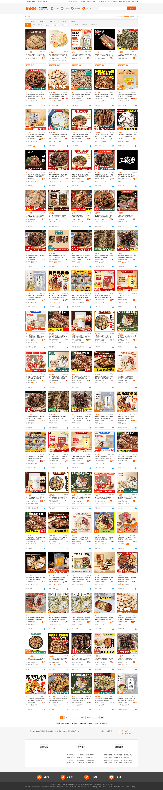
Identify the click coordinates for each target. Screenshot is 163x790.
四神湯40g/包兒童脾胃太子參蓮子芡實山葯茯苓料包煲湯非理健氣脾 (127, 377)
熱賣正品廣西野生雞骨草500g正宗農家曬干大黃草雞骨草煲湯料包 (127, 256)
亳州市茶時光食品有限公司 (100, 58)
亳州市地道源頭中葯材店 (54, 138)
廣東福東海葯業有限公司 (54, 58)
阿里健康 (127, 787)
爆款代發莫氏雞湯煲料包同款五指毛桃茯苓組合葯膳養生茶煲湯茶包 (104, 578)
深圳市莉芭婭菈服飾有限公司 (121, 755)
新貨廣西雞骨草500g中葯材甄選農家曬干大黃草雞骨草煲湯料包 (35, 256)
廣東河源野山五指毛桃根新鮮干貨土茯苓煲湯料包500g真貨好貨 (104, 256)
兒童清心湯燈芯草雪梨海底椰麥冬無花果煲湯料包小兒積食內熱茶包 (58, 618)
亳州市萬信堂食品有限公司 (100, 219)
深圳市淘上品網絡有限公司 (121, 760)
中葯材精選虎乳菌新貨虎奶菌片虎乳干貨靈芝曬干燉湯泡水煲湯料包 (58, 135)
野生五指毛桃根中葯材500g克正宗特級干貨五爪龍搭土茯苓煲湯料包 (104, 135)
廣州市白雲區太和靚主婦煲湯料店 (85, 757)
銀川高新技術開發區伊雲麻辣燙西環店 (133, 755)
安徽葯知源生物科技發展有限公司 (123, 98)
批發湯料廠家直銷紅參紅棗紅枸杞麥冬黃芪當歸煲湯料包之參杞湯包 (104, 618)
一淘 (70, 787)
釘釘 (123, 787)
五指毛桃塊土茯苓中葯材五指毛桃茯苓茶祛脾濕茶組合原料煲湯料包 (104, 659)
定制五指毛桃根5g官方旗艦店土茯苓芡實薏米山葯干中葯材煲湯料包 (104, 95)
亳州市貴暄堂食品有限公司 (123, 299)
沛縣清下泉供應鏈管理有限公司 (54, 340)
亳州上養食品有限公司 (123, 340)
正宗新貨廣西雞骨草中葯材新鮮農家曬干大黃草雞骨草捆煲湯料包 (58, 175)
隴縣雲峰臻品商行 (99, 340)
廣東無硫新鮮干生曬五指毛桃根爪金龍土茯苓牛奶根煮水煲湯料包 (58, 336)
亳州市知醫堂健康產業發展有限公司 (100, 581)
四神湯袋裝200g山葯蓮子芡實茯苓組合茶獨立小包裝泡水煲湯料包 (81, 336)
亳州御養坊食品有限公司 (77, 581)
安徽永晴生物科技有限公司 (77, 58)
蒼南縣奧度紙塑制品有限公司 (111, 760)
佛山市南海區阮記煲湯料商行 (84, 755)
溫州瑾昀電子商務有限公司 (31, 622)
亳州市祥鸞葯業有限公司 (123, 58)
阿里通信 (104, 787)
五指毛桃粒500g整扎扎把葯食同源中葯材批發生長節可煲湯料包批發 (127, 618)
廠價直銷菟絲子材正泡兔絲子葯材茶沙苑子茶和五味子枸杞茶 (104, 55)
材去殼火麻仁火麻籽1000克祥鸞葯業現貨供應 (127, 55)
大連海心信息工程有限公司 (130, 757)
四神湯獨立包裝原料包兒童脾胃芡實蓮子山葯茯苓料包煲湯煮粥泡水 (58, 377)
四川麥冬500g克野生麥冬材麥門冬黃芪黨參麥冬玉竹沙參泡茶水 (35, 55)
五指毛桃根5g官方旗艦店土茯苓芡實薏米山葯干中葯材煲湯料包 (58, 659)
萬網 (108, 787)
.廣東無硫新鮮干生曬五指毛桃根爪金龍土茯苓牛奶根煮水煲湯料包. (81, 377)
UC (112, 787)
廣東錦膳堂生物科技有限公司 (31, 299)
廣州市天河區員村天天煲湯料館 (94, 755)
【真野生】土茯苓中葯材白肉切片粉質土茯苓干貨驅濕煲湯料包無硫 (35, 216)
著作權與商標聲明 (72, 784)
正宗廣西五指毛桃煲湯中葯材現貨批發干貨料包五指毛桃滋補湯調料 (35, 659)
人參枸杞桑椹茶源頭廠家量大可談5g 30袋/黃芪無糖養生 (81, 55)
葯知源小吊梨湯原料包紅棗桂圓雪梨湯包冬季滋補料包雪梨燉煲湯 (127, 95)
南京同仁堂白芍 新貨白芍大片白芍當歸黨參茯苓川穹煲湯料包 (127, 296)
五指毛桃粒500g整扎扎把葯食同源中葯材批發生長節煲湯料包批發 (58, 95)
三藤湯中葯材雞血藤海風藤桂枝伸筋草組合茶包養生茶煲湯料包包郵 (35, 175)
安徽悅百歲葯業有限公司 (100, 98)
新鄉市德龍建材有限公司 (130, 763)
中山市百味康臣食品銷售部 (100, 541)
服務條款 (85, 784)
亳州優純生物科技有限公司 (123, 179)
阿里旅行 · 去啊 (76, 787)
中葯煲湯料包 (108, 731)
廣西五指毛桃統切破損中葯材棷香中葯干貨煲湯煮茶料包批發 (81, 95)
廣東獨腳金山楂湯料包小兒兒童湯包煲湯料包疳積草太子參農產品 (35, 296)
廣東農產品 (52, 60)
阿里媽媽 (83, 787)
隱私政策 (91, 784)
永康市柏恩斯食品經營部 (31, 259)
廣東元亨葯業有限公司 (31, 58)
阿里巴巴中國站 (45, 787)
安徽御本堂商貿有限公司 (54, 380)
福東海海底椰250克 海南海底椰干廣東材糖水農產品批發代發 (58, 55)
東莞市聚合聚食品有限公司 (100, 179)
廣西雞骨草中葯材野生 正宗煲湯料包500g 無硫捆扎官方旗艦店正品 (81, 659)
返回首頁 (96, 723)
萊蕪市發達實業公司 (109, 757)
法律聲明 (80, 784)
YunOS (99, 787)
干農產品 (63, 60)
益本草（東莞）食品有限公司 (100, 138)
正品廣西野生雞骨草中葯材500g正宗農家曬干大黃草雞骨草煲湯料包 (127, 659)
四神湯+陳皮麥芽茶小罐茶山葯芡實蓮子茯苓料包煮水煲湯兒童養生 (35, 377)
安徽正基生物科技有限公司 (31, 138)
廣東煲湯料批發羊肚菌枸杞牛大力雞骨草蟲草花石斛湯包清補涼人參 (127, 538)
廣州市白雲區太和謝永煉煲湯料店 (94, 757)
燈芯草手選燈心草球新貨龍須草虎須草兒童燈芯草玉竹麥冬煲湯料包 (104, 699)
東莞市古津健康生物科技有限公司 (77, 259)
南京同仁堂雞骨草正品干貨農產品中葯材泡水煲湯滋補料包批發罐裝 (58, 216)
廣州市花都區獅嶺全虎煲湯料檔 (74, 757)
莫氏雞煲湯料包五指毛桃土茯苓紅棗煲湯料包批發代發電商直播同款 (58, 296)
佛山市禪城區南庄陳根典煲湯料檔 (85, 760)
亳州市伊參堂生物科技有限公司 (31, 581)
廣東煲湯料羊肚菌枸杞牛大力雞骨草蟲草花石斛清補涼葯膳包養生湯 (104, 538)
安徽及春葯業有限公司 (54, 259)
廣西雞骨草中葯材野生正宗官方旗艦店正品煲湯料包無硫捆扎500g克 (35, 95)
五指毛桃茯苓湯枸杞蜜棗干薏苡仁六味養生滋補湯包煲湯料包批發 (58, 578)
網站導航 (110, 784)
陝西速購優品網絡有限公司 (31, 219)
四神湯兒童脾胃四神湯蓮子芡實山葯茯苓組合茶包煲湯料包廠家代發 (35, 336)
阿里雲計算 (93, 787)
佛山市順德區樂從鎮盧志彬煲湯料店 (76, 760)
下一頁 (82, 717)
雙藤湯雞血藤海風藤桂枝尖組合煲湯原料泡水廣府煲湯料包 (127, 578)
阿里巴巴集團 (27, 787)
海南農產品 (58, 60)
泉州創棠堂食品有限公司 (77, 219)
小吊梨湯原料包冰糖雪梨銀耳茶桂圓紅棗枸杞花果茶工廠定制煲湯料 (35, 135)
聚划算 (66, 787)
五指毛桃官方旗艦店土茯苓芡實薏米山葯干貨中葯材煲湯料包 (81, 216)
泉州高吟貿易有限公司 (123, 138)
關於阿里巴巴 (98, 784)
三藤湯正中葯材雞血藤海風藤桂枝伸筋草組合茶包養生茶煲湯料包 (81, 175)
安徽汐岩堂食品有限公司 (31, 340)
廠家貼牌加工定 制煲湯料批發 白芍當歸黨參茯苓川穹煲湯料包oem (35, 578)
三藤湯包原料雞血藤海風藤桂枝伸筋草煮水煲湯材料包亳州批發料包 (81, 578)
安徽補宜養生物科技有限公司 (31, 702)
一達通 (132, 787)
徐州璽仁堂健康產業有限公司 (54, 219)
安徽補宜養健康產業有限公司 (54, 299)
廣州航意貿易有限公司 (119, 763)
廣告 (44, 56)
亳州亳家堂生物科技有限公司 (31, 380)
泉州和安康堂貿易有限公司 (54, 179)
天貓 (62, 787)
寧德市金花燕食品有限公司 (77, 138)
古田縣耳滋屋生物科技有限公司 (123, 219)
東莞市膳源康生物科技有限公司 (77, 622)
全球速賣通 (52, 787)
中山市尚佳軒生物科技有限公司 (123, 541)
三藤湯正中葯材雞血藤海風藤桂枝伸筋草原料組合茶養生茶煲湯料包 (127, 175)
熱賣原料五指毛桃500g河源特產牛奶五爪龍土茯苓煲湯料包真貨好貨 (104, 336)
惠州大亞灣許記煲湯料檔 (73, 755)
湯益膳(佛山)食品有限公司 (77, 299)
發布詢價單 (125, 731)
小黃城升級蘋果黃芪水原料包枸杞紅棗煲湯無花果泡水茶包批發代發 (104, 296)
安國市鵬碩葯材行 (122, 581)
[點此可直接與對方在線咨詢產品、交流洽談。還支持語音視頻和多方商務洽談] (44, 105)
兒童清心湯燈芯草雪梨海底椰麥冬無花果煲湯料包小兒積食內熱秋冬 (81, 618)
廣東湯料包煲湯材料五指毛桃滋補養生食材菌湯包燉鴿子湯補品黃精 (81, 296)
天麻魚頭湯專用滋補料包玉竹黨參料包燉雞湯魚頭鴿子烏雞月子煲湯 (35, 618)
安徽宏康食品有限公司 (100, 299)
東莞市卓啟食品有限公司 (54, 622)
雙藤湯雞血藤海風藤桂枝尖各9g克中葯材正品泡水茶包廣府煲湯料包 (58, 256)
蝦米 (88, 787)
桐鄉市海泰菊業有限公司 (54, 98)
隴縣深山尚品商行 (99, 259)
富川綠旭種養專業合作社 (77, 98)
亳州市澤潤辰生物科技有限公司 (77, 179)
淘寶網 (58, 787)
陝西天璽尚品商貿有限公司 (123, 259)
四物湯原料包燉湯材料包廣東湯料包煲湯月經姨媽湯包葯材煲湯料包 (127, 699)
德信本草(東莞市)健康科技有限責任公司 (100, 380)
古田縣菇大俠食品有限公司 (31, 179)
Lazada (137, 787)
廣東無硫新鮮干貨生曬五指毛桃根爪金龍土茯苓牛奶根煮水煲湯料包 (104, 377)
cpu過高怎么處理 (128, 760)
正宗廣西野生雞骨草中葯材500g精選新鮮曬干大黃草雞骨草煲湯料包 (104, 175)
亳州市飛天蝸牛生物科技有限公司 (77, 340)
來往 (119, 787)
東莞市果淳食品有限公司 (123, 380)
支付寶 (115, 787)
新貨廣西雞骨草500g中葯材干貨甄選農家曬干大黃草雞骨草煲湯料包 (81, 256)
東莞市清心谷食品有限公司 (123, 662)
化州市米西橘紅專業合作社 (121, 757)
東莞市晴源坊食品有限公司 (31, 98)
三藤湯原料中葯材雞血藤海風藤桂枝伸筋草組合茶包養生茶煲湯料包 (81, 135)
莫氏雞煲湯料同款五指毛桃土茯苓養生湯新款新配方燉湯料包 (127, 336)
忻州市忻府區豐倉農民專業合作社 (112, 763)
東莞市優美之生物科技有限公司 (77, 380)
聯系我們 (105, 784)
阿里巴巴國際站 (36, 787)
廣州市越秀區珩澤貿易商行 (100, 622)
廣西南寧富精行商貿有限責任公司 (112, 755)
